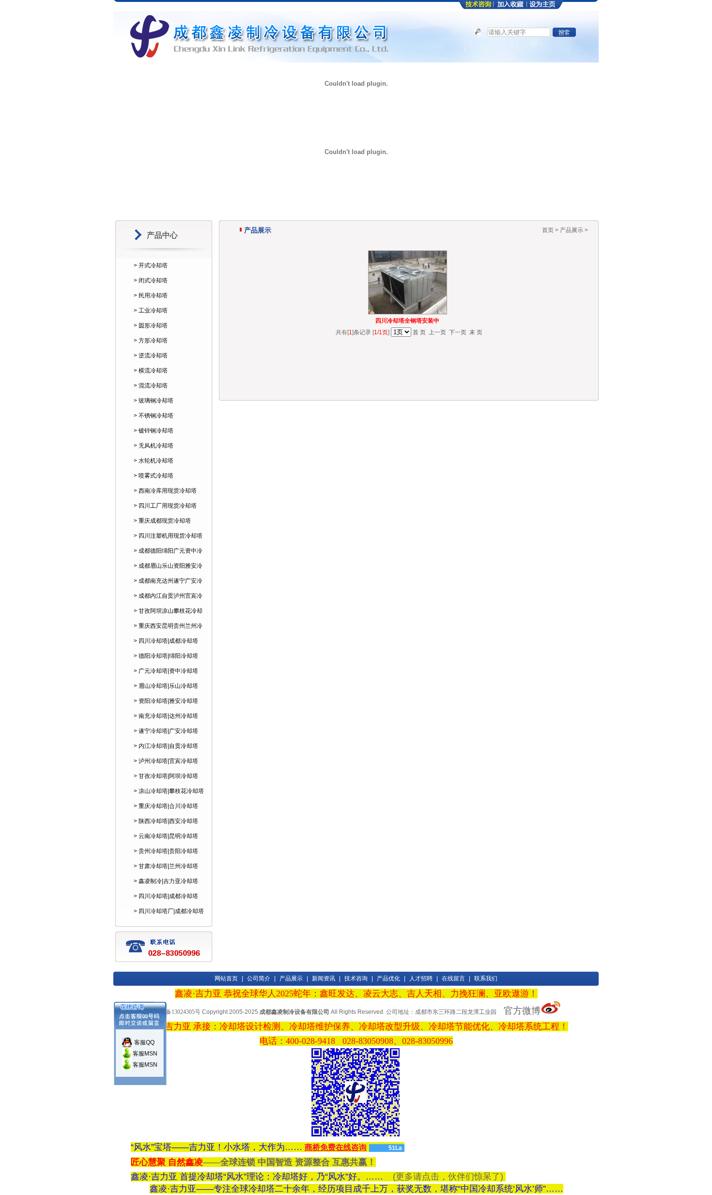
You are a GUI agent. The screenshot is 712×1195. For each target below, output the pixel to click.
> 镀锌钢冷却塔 (153, 430)
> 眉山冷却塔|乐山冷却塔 (166, 686)
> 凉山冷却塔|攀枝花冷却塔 (169, 791)
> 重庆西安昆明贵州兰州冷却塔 (168, 632)
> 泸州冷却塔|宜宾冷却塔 (166, 761)
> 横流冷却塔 (151, 370)
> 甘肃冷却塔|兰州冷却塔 (166, 866)
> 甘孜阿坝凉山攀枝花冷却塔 (168, 617)
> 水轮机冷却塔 (153, 460)
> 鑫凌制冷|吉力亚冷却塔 (166, 881)
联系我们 (485, 978)
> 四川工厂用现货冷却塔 (165, 505)
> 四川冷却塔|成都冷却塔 (166, 640)
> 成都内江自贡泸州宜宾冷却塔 (168, 602)
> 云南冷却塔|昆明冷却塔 (166, 836)
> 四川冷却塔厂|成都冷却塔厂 (169, 918)
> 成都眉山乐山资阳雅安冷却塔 (168, 572)
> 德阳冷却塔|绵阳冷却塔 (166, 655)
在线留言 (453, 978)
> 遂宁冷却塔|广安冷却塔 (166, 731)
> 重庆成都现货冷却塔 (162, 520)
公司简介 (258, 978)
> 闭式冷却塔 (151, 280)
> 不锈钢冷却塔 (153, 415)
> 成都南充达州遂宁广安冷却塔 (168, 587)
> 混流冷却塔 (151, 385)
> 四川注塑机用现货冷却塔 (168, 535)
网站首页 (226, 978)
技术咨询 (356, 978)
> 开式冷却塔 (151, 265)
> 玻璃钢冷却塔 (153, 400)
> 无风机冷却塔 (153, 445)
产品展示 (291, 978)
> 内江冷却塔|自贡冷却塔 (166, 746)
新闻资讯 (323, 978)
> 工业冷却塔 (151, 310)
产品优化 (388, 978)
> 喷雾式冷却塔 (153, 475)
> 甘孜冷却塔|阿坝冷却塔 (166, 776)
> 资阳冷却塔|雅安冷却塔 (166, 701)
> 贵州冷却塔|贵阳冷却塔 (166, 851)
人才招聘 (421, 978)
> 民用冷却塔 (151, 295)
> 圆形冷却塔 (151, 325)
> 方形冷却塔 (151, 340)
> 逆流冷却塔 (151, 355)
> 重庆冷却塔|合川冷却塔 (166, 806)
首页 (548, 230)
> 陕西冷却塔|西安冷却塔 (166, 821)
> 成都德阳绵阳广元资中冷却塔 (168, 557)
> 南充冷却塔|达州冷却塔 (166, 716)
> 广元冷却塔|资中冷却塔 (166, 670)
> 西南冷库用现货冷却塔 (165, 490)
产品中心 (162, 235)
